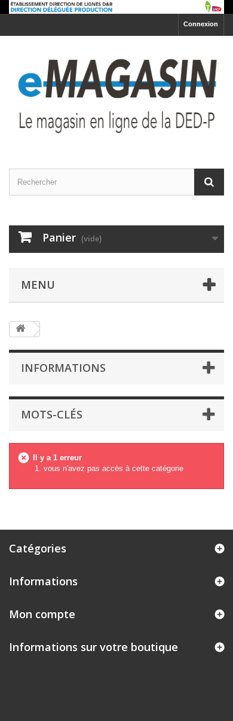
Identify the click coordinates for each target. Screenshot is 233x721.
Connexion (200, 24)
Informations (63, 367)
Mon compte (42, 614)
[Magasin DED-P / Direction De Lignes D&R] (116, 7)
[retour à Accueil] (21, 329)
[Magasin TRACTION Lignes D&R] (116, 92)
